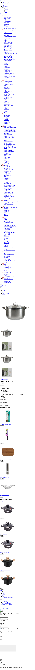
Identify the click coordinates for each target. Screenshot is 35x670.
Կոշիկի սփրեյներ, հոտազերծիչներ (9, 196)
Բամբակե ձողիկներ (7, 174)
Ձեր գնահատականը (3, 625)
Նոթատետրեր (6, 32)
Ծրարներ (5, 25)
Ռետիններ (5, 101)
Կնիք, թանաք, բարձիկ (7, 61)
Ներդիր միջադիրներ (7, 178)
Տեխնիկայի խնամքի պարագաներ (9, 209)
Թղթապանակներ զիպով (7, 46)
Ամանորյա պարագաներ (7, 282)
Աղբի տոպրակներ (6, 161)
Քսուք (5, 181)
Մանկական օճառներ (7, 157)
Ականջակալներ (6, 211)
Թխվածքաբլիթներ (6, 243)
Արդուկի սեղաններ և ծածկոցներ (8, 202)
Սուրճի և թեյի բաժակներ (7, 221)
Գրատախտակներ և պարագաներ (9, 68)
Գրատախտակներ (6, 69)
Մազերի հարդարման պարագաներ (9, 205)
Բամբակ (5, 176)
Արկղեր (5, 261)
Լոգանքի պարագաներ (7, 168)
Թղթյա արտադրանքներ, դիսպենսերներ (10, 127)
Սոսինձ (5, 255)
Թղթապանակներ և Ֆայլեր (8, 43)
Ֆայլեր (5, 49)
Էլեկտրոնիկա (6, 200)
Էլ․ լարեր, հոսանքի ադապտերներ (9, 254)
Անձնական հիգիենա (7, 165)
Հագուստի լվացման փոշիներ (8, 150)
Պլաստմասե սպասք (7, 233)
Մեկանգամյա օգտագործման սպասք (9, 225)
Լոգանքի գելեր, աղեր (7, 166)
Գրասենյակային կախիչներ (8, 121)
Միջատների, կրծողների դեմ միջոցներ (9, 260)
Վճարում (3, 594)
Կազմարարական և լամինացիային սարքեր (10, 58)
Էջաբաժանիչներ (6, 51)
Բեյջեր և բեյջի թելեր (7, 71)
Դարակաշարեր (6, 120)
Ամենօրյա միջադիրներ (7, 177)
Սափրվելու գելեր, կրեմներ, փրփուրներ (9, 185)
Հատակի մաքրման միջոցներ (8, 132)
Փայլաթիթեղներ (6, 248)
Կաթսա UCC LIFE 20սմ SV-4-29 (5, 552)
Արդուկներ (5, 203)
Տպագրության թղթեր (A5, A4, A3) (9, 17)
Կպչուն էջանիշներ (6, 22)
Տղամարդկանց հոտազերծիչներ (8, 188)
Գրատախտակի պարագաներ (8, 70)
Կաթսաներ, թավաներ (5, 293)
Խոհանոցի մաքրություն (7, 142)
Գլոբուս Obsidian (6, 109)
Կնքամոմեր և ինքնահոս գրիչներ (8, 42)
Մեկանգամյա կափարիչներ (8, 227)
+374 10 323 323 (5, 601)
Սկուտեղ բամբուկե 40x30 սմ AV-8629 (5, 459)
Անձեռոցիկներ (6, 128)
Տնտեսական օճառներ (7, 158)
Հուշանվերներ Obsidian (7, 124)
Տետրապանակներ (6, 98)
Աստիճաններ (6, 257)
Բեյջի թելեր (5, 72)
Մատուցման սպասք (7, 220)
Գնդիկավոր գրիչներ (7, 88)
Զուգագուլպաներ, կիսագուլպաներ (9, 269)
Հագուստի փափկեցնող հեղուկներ (9, 151)
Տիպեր (5, 86)
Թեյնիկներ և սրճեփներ (7, 234)
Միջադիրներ (6, 179)
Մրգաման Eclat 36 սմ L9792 (4, 495)
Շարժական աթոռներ (7, 115)
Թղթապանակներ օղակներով (8, 44)
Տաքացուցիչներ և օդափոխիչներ (8, 204)
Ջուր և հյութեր (6, 237)
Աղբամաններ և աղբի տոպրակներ (9, 159)
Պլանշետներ (6, 52)
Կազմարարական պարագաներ (8, 56)
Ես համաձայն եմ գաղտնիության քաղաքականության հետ (10, 628)
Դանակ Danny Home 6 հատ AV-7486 (5, 424)
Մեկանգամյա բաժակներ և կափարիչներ (10, 226)
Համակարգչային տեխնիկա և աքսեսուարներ (10, 207)
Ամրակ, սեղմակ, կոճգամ (7, 65)
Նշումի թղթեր (6, 20)
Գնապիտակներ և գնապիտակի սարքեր (10, 27)
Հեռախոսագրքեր (6, 35)
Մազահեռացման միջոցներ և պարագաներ (10, 180)
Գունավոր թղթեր (6, 24)
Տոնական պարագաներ (7, 278)
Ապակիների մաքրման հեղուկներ (9, 137)
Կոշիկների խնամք (6, 194)
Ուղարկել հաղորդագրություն (4, 619)
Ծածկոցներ (5, 270)
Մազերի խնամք (6, 190)
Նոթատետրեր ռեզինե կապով (8, 33)
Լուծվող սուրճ (6, 238)
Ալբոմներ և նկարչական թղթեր (8, 84)
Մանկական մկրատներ (7, 110)
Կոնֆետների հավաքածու (7, 242)
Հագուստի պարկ (6, 95)
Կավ (4, 112)
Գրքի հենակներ (6, 92)
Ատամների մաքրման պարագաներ (9, 169)
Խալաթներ (5, 275)
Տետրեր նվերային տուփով (7, 83)
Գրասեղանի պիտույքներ (7, 62)
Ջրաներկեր (5, 107)
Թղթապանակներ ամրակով (8, 45)
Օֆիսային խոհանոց (7, 217)
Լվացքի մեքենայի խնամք (7, 154)
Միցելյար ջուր (6, 182)
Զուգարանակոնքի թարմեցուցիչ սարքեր (10, 147)
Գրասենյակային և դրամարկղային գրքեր (10, 36)
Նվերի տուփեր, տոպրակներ (8, 280)
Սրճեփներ (5, 235)
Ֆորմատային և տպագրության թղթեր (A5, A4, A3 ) (11, 16)
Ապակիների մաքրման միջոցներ (8, 136)
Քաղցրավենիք (6, 241)
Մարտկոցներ (6, 252)
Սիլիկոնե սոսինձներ (7, 256)
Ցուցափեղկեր (6, 123)
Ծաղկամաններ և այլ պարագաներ (9, 118)
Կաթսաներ (3, 294)
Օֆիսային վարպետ (6, 251)
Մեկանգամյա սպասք (7, 228)
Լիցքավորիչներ (6, 215)
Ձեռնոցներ (5, 140)
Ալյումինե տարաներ (7, 229)
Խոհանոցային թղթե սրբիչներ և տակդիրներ (10, 130)
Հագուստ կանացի (6, 268)
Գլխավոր (3, 290)
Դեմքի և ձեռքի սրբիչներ (7, 267)
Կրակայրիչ (5, 258)
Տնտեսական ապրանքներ (7, 126)
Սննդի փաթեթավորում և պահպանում (9, 232)
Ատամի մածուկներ (6, 170)
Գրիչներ (5, 39)
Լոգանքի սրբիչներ (6, 266)
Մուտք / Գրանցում (5, 6)
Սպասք (5, 218)
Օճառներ (5, 155)
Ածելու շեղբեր (6, 184)
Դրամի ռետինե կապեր (7, 74)
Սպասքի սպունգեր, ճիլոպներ (8, 141)
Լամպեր (5, 253)
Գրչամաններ (6, 64)
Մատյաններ (6, 79)
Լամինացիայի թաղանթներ (8, 57)
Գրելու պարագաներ (7, 38)
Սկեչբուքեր (5, 85)
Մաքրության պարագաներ (8, 134)
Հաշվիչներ (5, 63)
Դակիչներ (5, 66)
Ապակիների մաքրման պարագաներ (9, 138)
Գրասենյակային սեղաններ (8, 122)
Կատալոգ (3, 291)
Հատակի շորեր (6, 135)
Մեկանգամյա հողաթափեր (8, 273)
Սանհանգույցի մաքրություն (8, 143)
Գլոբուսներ (5, 108)
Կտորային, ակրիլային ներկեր (8, 105)
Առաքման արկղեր (6, 262)
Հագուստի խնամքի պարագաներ (9, 153)
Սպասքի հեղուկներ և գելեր (8, 139)
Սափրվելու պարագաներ (7, 183)
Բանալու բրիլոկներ (7, 75)
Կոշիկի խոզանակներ (7, 198)
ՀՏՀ (3, 5)
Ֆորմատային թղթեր (7, 18)
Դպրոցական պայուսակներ (8, 97)
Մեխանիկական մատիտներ (8, 91)
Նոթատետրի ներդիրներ (7, 34)
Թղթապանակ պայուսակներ (8, 50)
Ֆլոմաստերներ (6, 103)
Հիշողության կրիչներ (7, 210)
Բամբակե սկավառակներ (7, 175)
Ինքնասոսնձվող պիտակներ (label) (9, 23)
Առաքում (4, 4)
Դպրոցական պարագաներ (8, 81)
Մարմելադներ (6, 246)
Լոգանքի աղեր (6, 167)
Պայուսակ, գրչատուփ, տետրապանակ (9, 94)
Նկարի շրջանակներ (7, 119)
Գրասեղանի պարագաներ (8, 60)
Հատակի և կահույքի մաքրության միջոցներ (10, 131)
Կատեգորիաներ (2, 13)
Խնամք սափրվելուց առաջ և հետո (9, 186)
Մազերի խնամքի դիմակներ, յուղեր (9, 192)
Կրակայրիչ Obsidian (7, 259)
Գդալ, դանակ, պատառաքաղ (8, 222)
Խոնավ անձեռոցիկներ (7, 189)
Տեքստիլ (5, 264)
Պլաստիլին (5, 111)
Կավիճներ (5, 100)
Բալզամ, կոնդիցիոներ (7, 191)
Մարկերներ (5, 40)
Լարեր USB (5, 214)
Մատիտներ (5, 90)
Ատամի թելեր (6, 172)
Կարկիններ (5, 99)
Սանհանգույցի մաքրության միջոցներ (9, 146)
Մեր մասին (3, 592)
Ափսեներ (5, 219)
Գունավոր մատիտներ (7, 104)
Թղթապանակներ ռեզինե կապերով (9, 47)
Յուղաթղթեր (6, 249)
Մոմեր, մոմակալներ (7, 281)
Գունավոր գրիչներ (6, 89)
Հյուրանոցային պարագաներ (8, 272)
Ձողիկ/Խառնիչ (6, 231)
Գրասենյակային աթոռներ (7, 114)
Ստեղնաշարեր (6, 208)
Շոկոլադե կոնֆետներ (7, 244)
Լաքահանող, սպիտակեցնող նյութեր (9, 152)
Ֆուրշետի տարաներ (7, 230)
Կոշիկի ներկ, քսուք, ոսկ (7, 195)
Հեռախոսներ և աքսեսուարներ (8, 213)
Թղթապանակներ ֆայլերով (8, 48)
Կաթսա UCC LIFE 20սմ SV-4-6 (5, 570)
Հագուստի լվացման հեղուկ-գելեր (9, 149)
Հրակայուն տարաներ (7, 223)
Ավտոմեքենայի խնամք (7, 163)
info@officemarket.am (6, 603)
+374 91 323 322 (5, 2)
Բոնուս (3, 596)
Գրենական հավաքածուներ (8, 93)
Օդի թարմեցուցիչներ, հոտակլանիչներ (9, 144)
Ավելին (1, 590)
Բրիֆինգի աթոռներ (6, 116)
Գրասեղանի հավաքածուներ (8, 55)
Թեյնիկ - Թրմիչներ (6, 236)
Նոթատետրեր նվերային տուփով (8, 37)
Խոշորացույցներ (6, 77)
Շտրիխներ (5, 41)
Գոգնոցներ (5, 96)
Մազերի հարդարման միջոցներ (8, 193)
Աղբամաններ (6, 160)
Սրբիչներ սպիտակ (6, 274)
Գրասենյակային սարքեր (7, 67)
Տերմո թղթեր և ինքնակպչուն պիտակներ (10, 28)
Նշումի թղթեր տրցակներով (8, 21)
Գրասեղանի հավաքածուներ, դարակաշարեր (10, 53)
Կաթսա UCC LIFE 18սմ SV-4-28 (5, 534)
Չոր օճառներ (6, 156)
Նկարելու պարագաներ (7, 102)
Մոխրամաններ (6, 224)
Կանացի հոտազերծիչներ (7, 187)
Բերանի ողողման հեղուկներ (8, 171)
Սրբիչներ (5, 265)
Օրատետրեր (6, 31)
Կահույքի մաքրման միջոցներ (8, 133)
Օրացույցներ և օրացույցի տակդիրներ (9, 76)
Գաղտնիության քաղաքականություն (7, 597)
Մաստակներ (6, 245)
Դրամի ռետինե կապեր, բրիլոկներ (9, 73)
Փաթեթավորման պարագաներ (8, 279)
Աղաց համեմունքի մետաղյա (4, 477)
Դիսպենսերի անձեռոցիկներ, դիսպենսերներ (10, 129)
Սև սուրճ (5, 239)
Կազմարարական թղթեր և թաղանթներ (9, 59)
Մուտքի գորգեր (6, 162)
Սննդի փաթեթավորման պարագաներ (9, 250)
